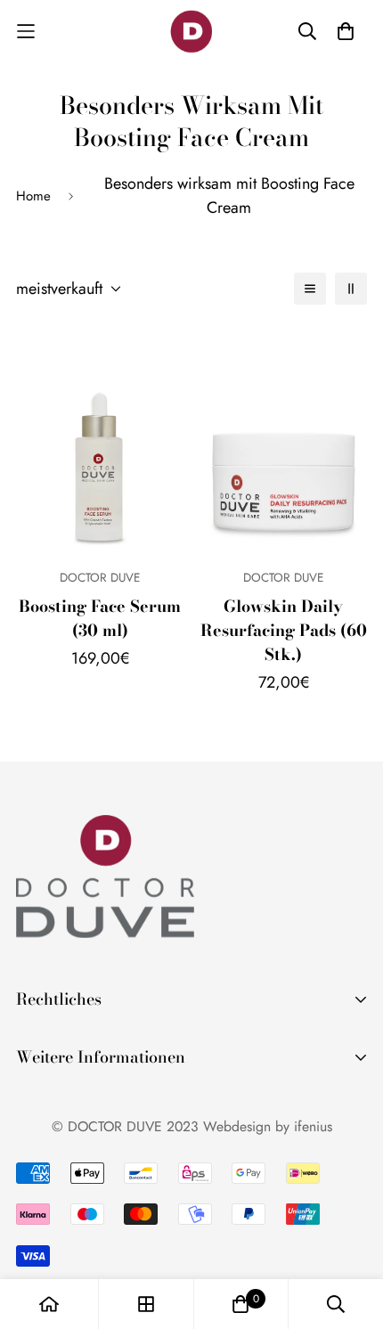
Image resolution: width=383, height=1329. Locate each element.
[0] (240, 1304)
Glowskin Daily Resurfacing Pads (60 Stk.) (283, 630)
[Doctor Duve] (191, 31)
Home (33, 196)
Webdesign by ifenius (267, 1126)
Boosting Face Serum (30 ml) (100, 618)
